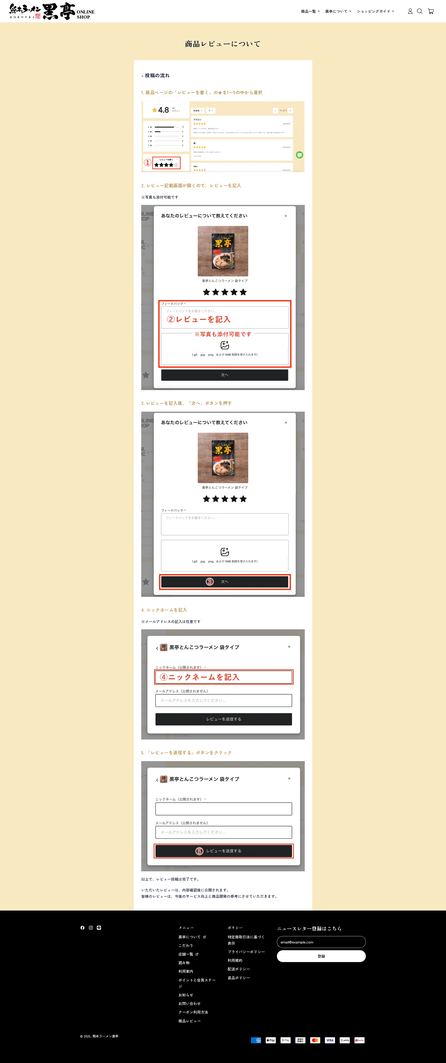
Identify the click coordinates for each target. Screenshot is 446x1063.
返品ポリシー (239, 977)
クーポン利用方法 (193, 1012)
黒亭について (190, 937)
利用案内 (185, 971)
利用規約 (235, 960)
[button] (419, 11)
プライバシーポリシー (246, 951)
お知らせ (185, 995)
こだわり (185, 945)
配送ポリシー (239, 969)
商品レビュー (189, 1021)
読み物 (184, 962)
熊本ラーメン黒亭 (105, 1036)
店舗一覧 (186, 954)
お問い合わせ (189, 1003)
